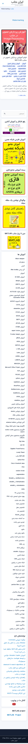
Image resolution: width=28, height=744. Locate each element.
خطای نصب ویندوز (18, 690)
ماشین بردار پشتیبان (18, 592)
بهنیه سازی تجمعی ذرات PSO (15, 496)
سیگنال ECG (20, 548)
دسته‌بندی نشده (19, 540)
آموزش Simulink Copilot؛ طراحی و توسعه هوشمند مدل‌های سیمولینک (14, 658)
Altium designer (19, 259)
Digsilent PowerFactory (17, 449)
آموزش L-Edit (20, 349)
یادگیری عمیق (20, 625)
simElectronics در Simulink (16, 478)
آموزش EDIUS (20, 316)
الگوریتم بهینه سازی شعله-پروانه (15, 426)
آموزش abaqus (20, 281)
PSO (23, 467)
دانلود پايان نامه (19, 533)
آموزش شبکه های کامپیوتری (16, 408)
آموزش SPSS (20, 397)
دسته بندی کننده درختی (17, 537)
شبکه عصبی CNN (12, 74)
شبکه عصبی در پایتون (20, 76)
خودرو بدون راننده (19, 522)
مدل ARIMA (20, 596)
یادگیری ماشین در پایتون (17, 629)
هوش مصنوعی (19, 621)
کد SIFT (22, 588)
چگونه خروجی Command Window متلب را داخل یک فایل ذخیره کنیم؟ (14, 643)
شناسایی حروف (21, 79)
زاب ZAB (21, 544)
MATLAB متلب (21, 66)
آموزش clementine (19, 308)
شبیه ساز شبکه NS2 (18, 570)
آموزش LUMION (19, 360)
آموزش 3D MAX (19, 277)
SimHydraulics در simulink (16, 482)
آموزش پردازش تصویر (14, 64)
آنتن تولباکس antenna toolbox (15, 422)
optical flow (21, 460)
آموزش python (20, 378)
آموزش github (20, 338)
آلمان (22, 266)
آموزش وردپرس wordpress (16, 419)
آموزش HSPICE (19, 345)
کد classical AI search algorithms (14, 664)
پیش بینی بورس (19, 500)
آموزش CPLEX (20, 312)
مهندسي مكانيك (19, 614)
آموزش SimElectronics (17, 389)
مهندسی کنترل (20, 607)
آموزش (24, 64)
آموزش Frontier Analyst (17, 334)
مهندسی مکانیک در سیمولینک (15, 610)
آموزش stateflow (19, 400)
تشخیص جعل (22, 71)
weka (22, 489)
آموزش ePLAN (20, 323)
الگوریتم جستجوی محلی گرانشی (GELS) (14, 436)
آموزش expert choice (18, 330)
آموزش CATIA (20, 305)
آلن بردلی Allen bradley (17, 270)
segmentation (22, 69)
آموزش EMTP (20, 319)
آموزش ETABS (20, 327)
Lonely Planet (20, 452)
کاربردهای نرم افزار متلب (17, 668)
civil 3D (22, 445)
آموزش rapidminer (19, 382)
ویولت (22, 618)
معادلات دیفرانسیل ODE (17, 599)
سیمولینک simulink (18, 551)
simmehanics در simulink (17, 485)
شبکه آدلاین (22, 74)
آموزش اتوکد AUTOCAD (17, 292)
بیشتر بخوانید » (22, 95)
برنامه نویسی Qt (19, 493)
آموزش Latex (20, 353)
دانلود (5, 71)
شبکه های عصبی (6, 76)
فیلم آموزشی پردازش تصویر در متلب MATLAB (15, 59)
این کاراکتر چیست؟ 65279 (16, 693)
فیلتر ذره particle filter (19, 81)
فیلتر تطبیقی (20, 581)
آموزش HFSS (20, 341)
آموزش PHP (20, 371)
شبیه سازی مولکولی (18, 573)
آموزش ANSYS (20, 284)
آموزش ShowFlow (19, 386)
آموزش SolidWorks (18, 393)
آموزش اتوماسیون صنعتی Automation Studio (16, 296)
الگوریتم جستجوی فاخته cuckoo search (14, 431)
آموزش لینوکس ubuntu (17, 411)
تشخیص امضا (12, 69)
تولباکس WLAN (19, 515)
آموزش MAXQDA (19, 364)
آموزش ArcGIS (20, 288)
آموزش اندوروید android (17, 301)
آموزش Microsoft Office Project (14, 367)
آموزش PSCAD (19, 375)
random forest (20, 471)
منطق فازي (21, 603)
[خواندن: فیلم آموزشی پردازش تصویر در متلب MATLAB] (14, 42)
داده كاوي (21, 526)
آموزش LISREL (19, 356)
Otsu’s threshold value (9, 66)
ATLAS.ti (21, 262)
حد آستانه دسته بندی (18, 518)
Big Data (21, 441)
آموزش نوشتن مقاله (18, 415)
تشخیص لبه (12, 71)
